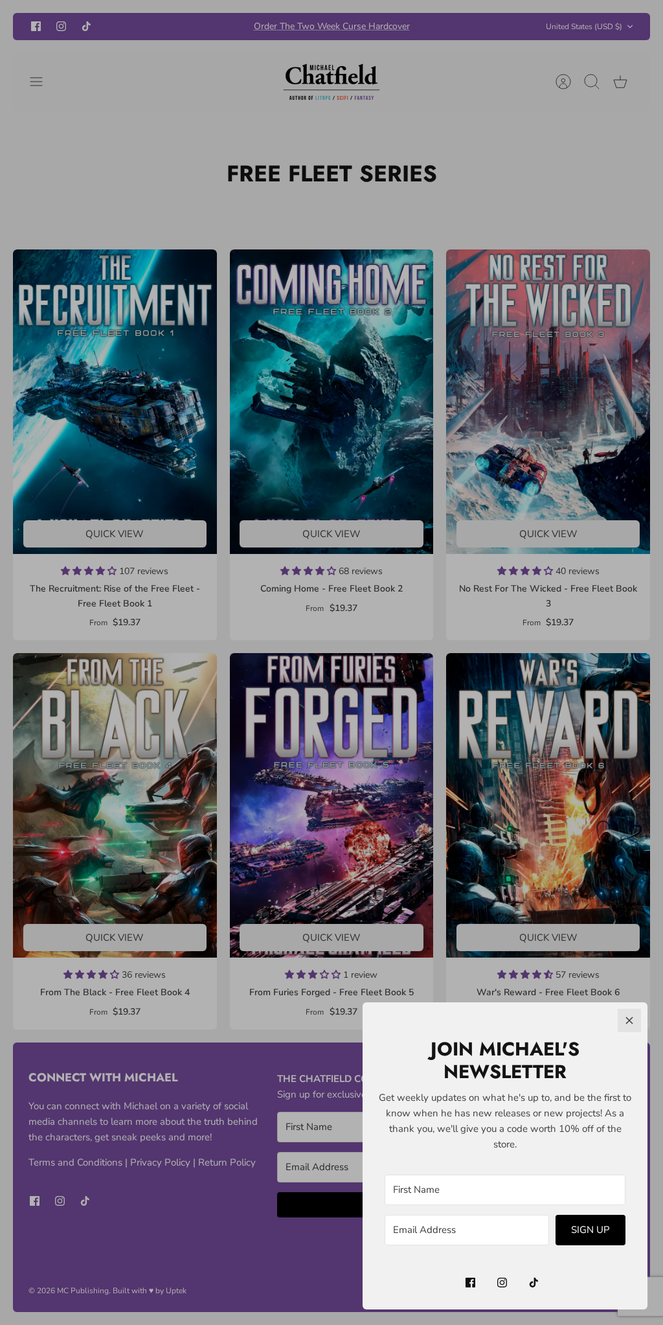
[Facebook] (470, 1282)
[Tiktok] (533, 1282)
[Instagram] (502, 1282)
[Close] (629, 1020)
